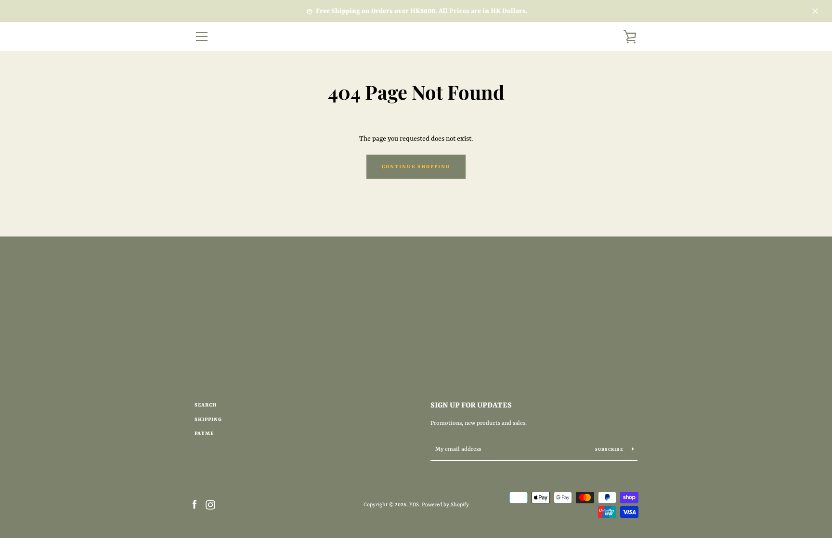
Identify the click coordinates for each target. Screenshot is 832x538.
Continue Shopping (416, 167)
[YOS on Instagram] (210, 504)
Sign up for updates (471, 405)
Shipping (208, 419)
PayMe (204, 433)
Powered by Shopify (445, 505)
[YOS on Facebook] (194, 504)
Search (206, 405)
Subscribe (610, 449)
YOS (414, 505)
